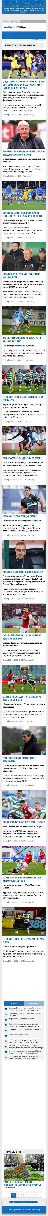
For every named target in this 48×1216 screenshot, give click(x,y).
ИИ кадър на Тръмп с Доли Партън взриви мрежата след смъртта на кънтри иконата (26, 1047)
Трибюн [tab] (14, 1003)
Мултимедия (14, 22)
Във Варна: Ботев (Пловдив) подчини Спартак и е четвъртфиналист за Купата (22, 214)
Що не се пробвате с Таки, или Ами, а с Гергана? (25, 1014)
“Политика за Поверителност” (34, 8)
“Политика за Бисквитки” (11, 10)
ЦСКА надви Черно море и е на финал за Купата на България (22, 637)
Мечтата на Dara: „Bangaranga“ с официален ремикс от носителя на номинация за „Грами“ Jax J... (23, 1042)
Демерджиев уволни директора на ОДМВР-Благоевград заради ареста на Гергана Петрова (25, 1026)
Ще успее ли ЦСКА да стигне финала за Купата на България (22, 698)
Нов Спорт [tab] (34, 1003)
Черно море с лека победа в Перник (20, 516)
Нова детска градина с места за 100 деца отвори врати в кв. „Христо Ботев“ (25, 1051)
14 (34, 1195)
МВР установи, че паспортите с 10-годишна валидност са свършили (23, 1057)
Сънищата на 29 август (18, 1034)
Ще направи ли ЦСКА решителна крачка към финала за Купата (22, 879)
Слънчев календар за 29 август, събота (25, 1029)
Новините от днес (38, 40)
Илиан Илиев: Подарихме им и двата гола (23, 571)
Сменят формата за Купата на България (22, 458)
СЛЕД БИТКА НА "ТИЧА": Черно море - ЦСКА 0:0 (24, 822)
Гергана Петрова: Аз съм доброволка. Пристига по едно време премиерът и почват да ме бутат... (25, 1010)
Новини (5, 22)
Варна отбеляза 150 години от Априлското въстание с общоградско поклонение (22, 1185)
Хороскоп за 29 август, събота (21, 1018)
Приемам (24, 13)
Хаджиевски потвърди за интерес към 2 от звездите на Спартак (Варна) (24, 153)
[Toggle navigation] (7, 35)
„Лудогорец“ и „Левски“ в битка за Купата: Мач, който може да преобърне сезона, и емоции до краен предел (24, 84)
